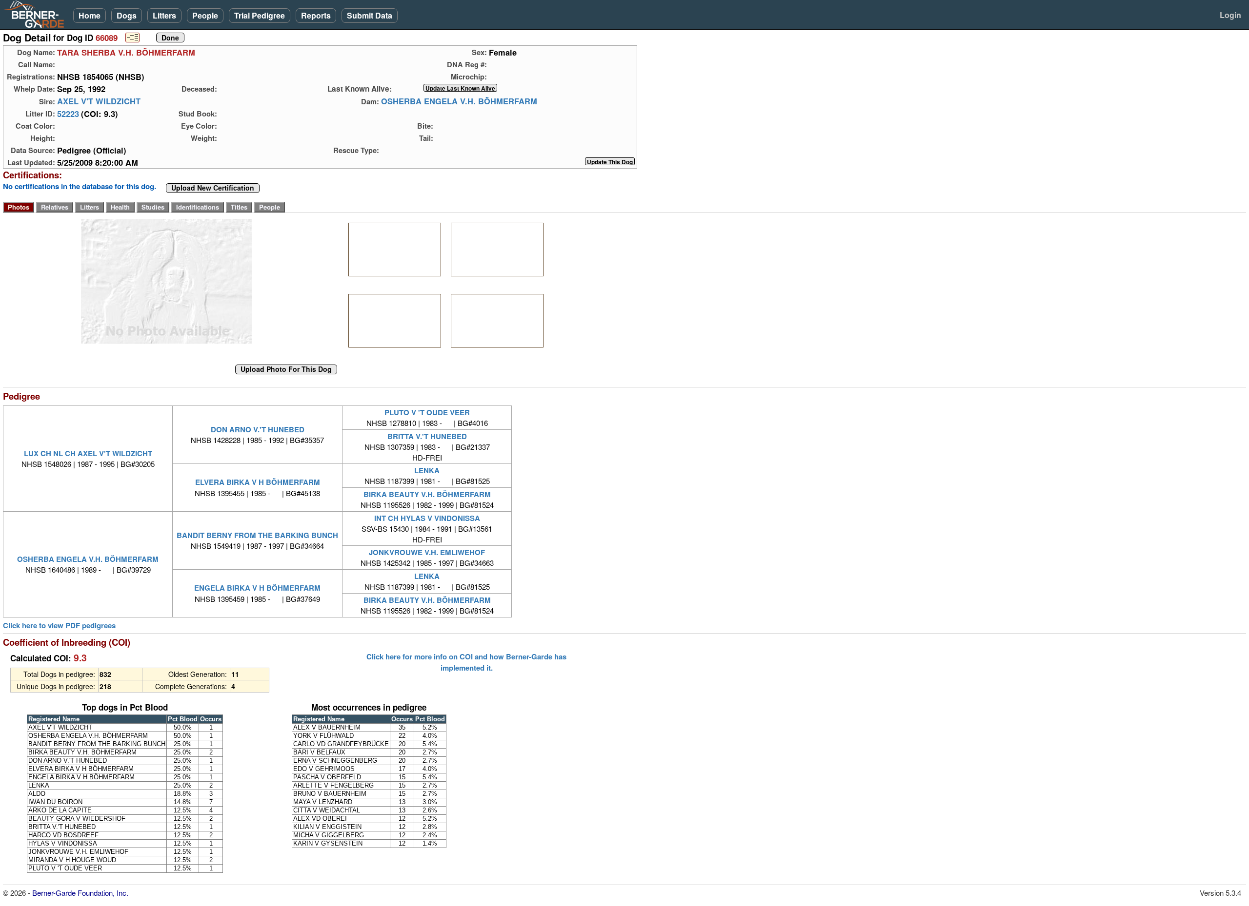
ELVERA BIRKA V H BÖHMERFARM (257, 482)
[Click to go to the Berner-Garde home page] (36, 13)
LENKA (427, 470)
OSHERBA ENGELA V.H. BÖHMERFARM (459, 101)
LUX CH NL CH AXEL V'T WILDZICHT (88, 453)
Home (90, 15)
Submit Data (369, 15)
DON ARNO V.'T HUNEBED (257, 429)
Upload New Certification (212, 188)
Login (1230, 14)
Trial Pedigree (259, 15)
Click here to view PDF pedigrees (59, 625)
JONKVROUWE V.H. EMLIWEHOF (427, 552)
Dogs (127, 15)
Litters (164, 15)
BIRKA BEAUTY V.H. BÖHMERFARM (427, 494)
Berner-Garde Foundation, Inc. (80, 892)
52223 (68, 113)
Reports (316, 15)
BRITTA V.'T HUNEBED (427, 436)
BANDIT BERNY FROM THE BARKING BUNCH (257, 535)
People (205, 15)
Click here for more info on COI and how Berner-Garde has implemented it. (466, 662)
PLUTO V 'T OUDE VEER (427, 412)
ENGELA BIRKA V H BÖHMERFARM (257, 587)
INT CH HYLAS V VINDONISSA (427, 518)
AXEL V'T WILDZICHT (99, 101)
